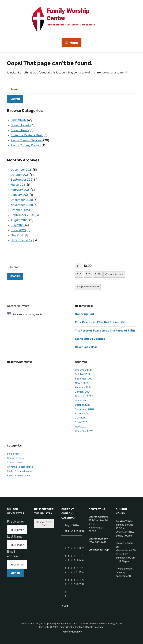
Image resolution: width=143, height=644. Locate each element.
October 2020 (20, 210)
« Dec (64, 605)
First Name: (16, 521)
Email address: (14, 554)
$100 (98, 274)
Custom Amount (114, 274)
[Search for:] (71, 89)
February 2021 (20, 189)
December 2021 (21, 169)
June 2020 (18, 230)
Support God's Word (88, 286)
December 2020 (22, 200)
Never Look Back (86, 347)
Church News (20, 130)
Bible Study (18, 120)
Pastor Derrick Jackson (27, 140)
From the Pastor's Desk (27, 135)
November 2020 (22, 205)
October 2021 (20, 174)
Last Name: (16, 536)
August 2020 (20, 220)
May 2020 (17, 235)
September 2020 (22, 215)
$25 (88, 274)
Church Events (21, 125)
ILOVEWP (77, 631)
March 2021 (18, 184)
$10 (79, 274)
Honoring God (84, 314)
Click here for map (99, 549)
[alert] (37, 314)
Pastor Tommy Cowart (26, 145)
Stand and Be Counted (90, 338)
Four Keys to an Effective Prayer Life (100, 322)
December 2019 (21, 240)
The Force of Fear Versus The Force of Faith (105, 330)
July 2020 (18, 225)
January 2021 (20, 194)
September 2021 (22, 179)
